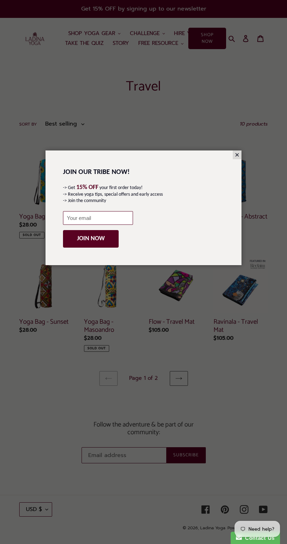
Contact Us (258, 538)
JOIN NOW (91, 238)
